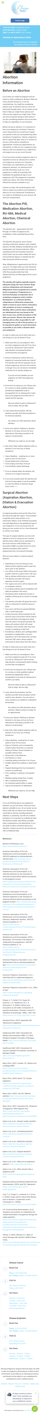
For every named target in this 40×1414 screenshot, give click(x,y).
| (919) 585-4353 (18, 1273)
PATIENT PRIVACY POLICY (11, 1384)
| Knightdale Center (16, 27)
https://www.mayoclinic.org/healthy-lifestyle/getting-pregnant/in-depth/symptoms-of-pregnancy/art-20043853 (20, 1113)
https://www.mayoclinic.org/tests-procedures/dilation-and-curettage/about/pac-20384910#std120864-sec (20, 1070)
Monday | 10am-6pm (17, 1298)
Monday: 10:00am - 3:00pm (19, 1354)
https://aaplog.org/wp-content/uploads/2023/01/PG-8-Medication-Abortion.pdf (19, 927)
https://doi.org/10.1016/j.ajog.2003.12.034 (19, 1015)
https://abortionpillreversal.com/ (15, 846)
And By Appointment (17, 1308)
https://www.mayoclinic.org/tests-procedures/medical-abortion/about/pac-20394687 (19, 1098)
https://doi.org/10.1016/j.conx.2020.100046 (19, 1204)
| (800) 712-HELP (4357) (23, 1276)
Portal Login (20, 21)
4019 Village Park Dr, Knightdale (25, 42)
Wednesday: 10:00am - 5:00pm (21, 1359)
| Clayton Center (15, 30)
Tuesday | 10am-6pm (17, 1301)
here (15, 486)
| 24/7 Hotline (17, 33)
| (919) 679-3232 (18, 1328)
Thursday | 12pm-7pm (17, 1306)
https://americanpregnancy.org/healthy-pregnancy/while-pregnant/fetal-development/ (19, 967)
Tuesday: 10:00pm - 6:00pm (19, 1356)
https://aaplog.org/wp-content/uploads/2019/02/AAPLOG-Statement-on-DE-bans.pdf (17, 861)
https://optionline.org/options (21, 1164)
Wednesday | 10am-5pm (18, 1303)
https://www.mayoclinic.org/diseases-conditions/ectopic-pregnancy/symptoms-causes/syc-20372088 (18, 1085)
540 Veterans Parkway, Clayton (25, 45)
